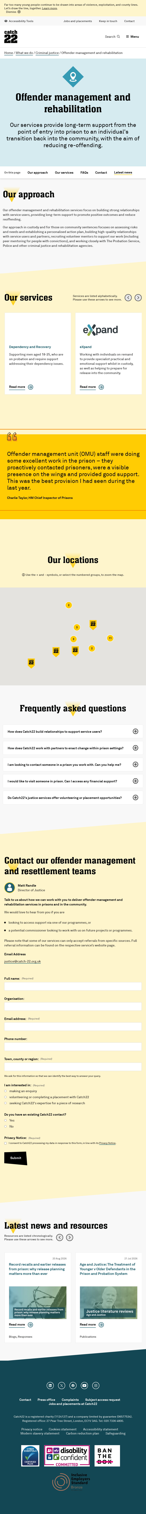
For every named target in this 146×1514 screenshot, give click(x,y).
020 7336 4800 (113, 1421)
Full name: (18, 978)
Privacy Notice (107, 1142)
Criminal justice (47, 53)
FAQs (84, 172)
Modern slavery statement (39, 1433)
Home (8, 53)
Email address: (22, 1019)
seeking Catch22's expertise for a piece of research (47, 1103)
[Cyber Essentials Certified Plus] (30, 1455)
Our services (64, 172)
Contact (129, 21)
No (11, 1126)
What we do (24, 53)
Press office (46, 1400)
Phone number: (15, 1039)
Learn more (49, 8)
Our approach (38, 172)
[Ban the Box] (107, 1455)
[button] (93, 625)
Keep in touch (108, 21)
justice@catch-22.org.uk (22, 961)
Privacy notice (31, 1429)
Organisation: (14, 998)
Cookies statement (63, 1429)
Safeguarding (116, 1433)
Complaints (70, 1400)
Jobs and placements (78, 21)
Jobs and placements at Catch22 (73, 1404)
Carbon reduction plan (82, 1433)
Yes (11, 1120)
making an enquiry (23, 1091)
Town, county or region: (28, 1059)
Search (110, 36)
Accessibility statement (100, 1429)
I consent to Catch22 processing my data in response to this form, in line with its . (62, 1142)
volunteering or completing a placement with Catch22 (49, 1097)
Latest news (123, 172)
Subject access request (102, 1400)
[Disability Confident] (67, 1455)
